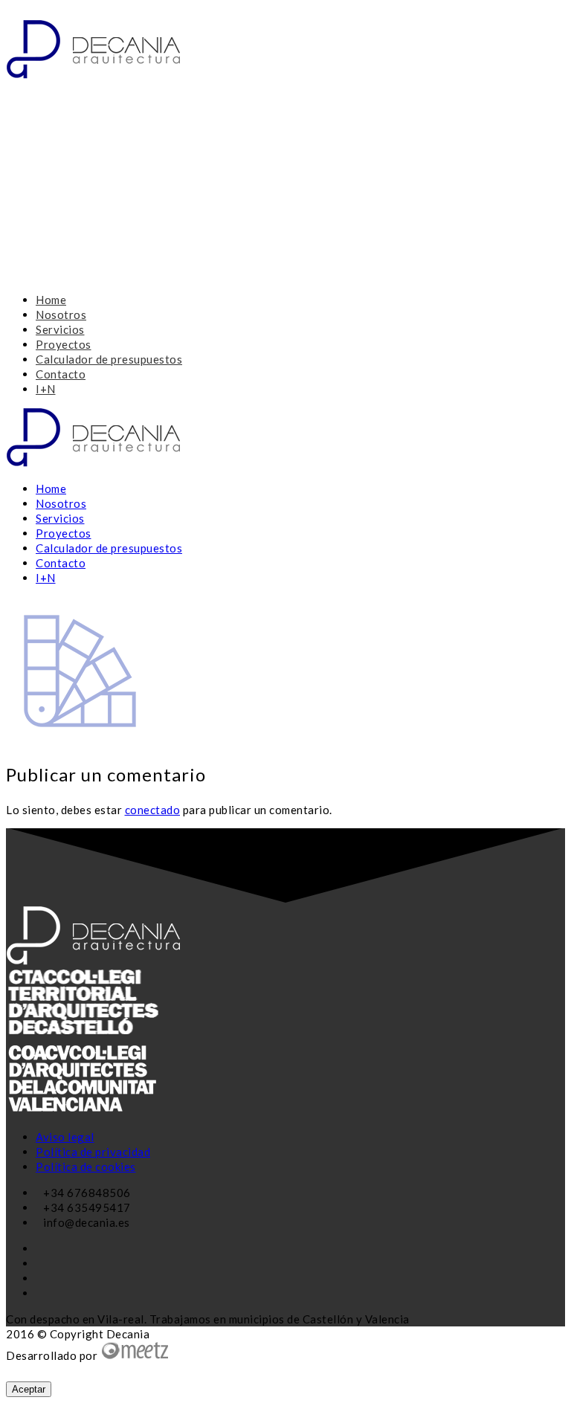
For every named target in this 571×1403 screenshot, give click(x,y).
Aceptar (28, 1389)
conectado (153, 809)
